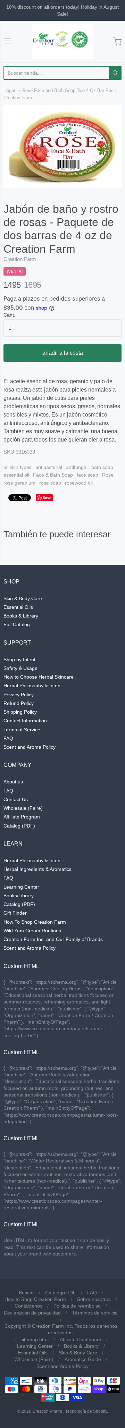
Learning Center (21, 887)
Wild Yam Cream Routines (32, 930)
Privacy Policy (18, 694)
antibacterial (48, 467)
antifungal (77, 467)
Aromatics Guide (83, 1359)
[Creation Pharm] (62, 41)
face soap (87, 475)
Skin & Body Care (22, 598)
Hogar (9, 90)
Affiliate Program (21, 817)
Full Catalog (16, 624)
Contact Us (15, 799)
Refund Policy (18, 703)
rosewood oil (79, 483)
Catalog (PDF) (19, 826)
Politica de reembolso (77, 1306)
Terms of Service (21, 729)
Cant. (9, 315)
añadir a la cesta (62, 353)
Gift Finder (15, 913)
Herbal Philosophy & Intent (32, 685)
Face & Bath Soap (53, 475)
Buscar (26, 1292)
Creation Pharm (47, 1411)
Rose (108, 475)
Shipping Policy (20, 712)
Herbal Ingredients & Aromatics (37, 869)
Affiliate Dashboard (80, 1339)
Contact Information (25, 720)
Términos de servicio (95, 1313)
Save (47, 497)
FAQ (8, 738)
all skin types (17, 467)
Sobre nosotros (94, 1299)
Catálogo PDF (60, 1292)
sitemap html (34, 1339)
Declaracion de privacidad (32, 1313)
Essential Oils (18, 607)
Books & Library (20, 616)
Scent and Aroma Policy (29, 747)
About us (13, 781)
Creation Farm (19, 259)
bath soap (102, 467)
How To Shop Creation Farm (34, 922)
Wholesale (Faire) (23, 808)
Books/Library (18, 895)
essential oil (16, 475)
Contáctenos (28, 1306)
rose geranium (19, 483)
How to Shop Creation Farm (35, 1299)
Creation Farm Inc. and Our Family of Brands (53, 939)
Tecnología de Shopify (86, 1411)
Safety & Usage (20, 668)
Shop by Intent (19, 659)
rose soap (50, 483)
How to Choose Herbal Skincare (38, 677)
